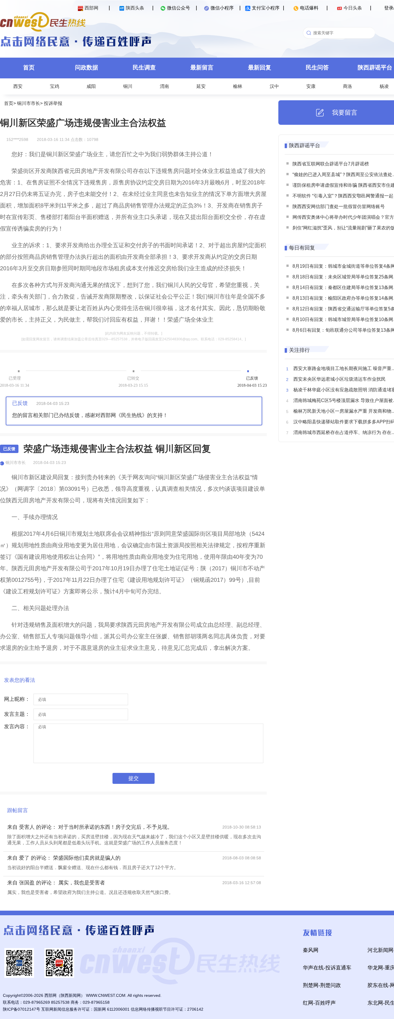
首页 (29, 67)
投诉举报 (53, 103)
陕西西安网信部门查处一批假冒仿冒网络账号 (338, 206)
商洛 (347, 86)
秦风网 (310, 950)
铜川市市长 (28, 103)
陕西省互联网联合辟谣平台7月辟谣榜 (330, 163)
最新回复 (259, 67)
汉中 (274, 86)
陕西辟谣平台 (304, 145)
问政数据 (86, 67)
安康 (311, 86)
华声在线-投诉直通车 (327, 968)
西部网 (91, 7)
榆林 (237, 86)
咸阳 (91, 86)
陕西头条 (135, 7)
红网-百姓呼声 (319, 1003)
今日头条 (353, 7)
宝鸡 (54, 86)
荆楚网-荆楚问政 (322, 985)
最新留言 (201, 67)
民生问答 (317, 67)
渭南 (164, 86)
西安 (17, 86)
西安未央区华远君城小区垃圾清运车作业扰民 (339, 379)
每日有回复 (302, 248)
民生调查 (144, 67)
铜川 (127, 86)
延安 (201, 86)
